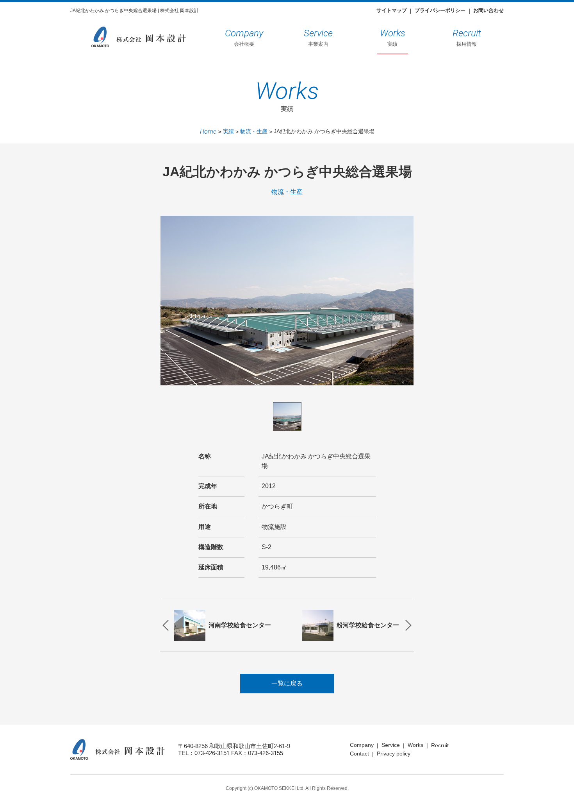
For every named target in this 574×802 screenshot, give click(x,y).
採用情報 (467, 37)
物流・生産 (253, 131)
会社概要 (244, 37)
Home (208, 131)
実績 (392, 37)
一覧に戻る (287, 683)
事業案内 (318, 37)
